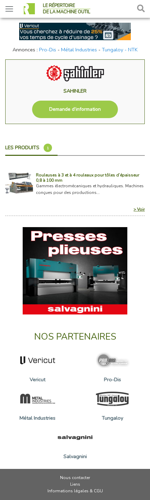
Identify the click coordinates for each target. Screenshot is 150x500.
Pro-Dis (47, 49)
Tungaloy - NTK (120, 49)
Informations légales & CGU (75, 491)
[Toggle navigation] (9, 9)
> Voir (139, 209)
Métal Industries (79, 49)
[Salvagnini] (75, 270)
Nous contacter (75, 477)
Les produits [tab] (27, 147)
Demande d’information (75, 109)
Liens (75, 484)
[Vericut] (75, 30)
